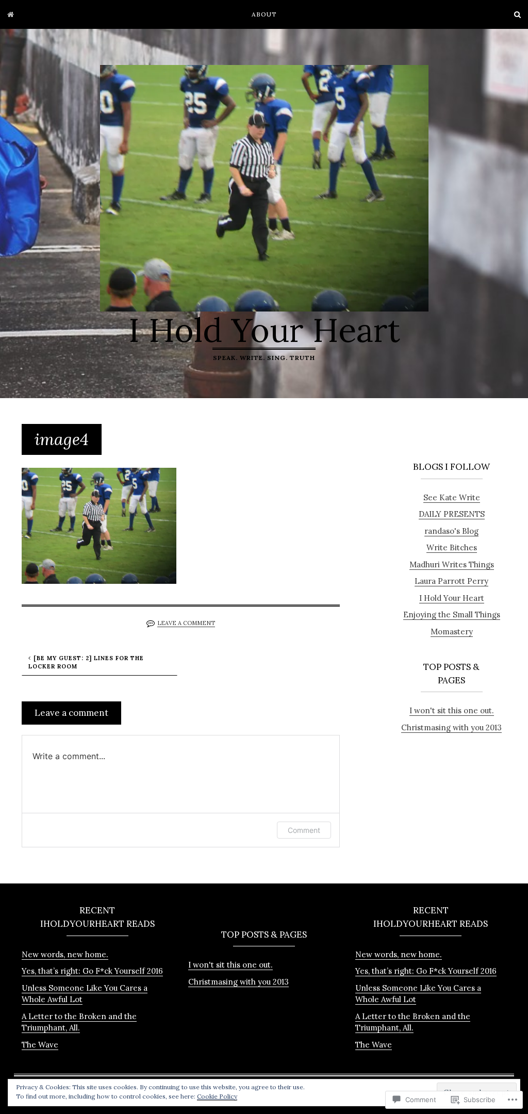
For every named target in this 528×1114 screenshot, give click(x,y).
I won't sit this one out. (451, 710)
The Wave (40, 1045)
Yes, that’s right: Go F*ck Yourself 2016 (92, 971)
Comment (304, 830)
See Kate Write (451, 497)
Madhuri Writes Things (451, 564)
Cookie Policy (217, 1096)
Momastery (452, 631)
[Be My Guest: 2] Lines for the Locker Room (86, 662)
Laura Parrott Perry (451, 581)
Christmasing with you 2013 (451, 727)
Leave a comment (186, 623)
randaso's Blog (451, 531)
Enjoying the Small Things (451, 614)
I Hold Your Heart (264, 330)
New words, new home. (65, 954)
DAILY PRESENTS (452, 514)
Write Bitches (451, 547)
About (264, 14)
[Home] (10, 14)
